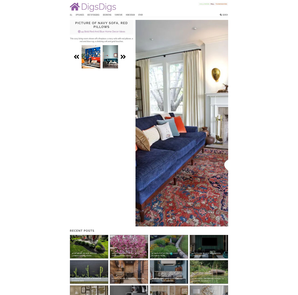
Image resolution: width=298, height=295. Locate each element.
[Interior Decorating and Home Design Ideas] (93, 12)
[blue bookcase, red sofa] (91, 56)
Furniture (118, 14)
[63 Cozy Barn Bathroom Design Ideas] (129, 272)
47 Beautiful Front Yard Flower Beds (165, 254)
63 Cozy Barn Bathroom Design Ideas (128, 280)
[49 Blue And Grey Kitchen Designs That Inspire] (169, 272)
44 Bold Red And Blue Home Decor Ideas (103, 31)
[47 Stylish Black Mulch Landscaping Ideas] (89, 246)
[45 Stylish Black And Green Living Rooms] (209, 246)
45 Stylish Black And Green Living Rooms (206, 254)
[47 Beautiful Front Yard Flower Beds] (169, 246)
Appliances (80, 14)
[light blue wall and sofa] (110, 56)
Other (140, 14)
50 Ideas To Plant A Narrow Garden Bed (86, 280)
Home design (130, 14)
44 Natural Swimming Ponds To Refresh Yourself (208, 280)
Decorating (107, 14)
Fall (212, 4)
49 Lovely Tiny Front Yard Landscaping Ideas (126, 254)
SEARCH (225, 14)
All (71, 14)
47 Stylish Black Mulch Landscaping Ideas (84, 254)
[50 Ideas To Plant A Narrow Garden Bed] (89, 272)
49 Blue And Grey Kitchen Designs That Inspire (165, 280)
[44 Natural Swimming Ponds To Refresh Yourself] (209, 272)
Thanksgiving (221, 4)
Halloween (204, 4)
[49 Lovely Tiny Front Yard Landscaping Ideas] (129, 246)
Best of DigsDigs (93, 14)
